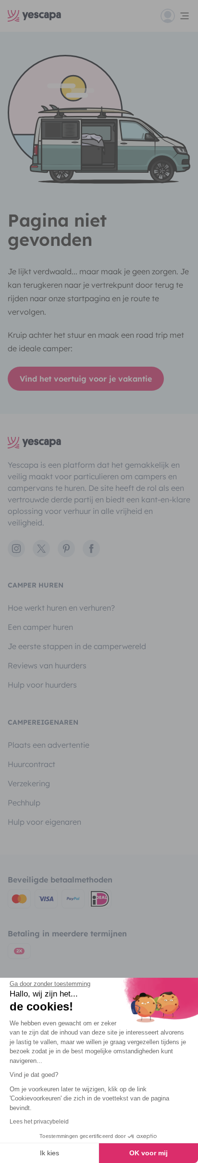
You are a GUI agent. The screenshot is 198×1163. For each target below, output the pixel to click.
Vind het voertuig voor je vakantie (86, 378)
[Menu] (175, 16)
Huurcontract (31, 764)
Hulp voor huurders (42, 685)
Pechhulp (24, 802)
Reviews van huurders (47, 665)
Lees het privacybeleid (39, 1121)
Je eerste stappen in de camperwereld (77, 646)
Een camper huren (40, 627)
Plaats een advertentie (48, 745)
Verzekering (29, 783)
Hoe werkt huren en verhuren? (61, 608)
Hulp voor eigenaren (44, 822)
